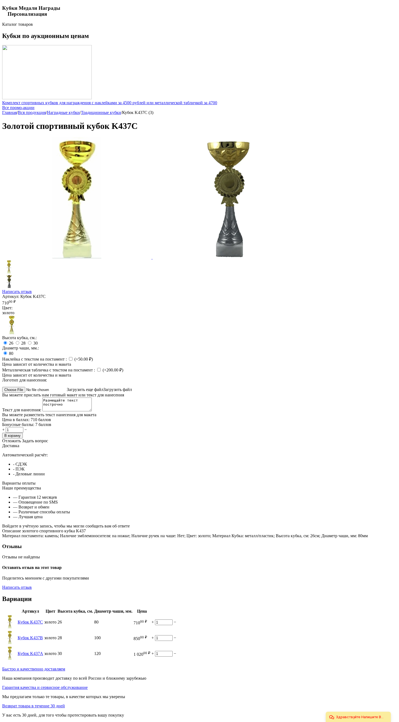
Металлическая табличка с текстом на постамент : (49, 370)
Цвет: (7, 308)
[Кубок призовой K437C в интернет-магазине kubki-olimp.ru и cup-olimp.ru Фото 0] (227, 257)
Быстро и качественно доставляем (33, 669)
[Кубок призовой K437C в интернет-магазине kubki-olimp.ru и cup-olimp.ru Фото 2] (77, 257)
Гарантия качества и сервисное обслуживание (45, 687)
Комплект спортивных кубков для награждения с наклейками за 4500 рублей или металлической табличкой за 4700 (109, 102)
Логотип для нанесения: (24, 380)
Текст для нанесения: (22, 410)
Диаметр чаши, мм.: (20, 348)
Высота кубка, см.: (19, 337)
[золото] (11, 332)
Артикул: (10, 296)
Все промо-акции (18, 107)
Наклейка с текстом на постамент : (35, 359)
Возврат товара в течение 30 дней (33, 706)
